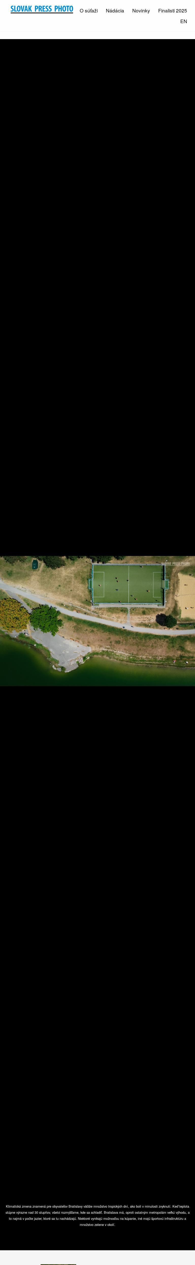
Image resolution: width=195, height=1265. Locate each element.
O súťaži (89, 10)
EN (183, 21)
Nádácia (115, 10)
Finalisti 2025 (172, 10)
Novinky (141, 10)
